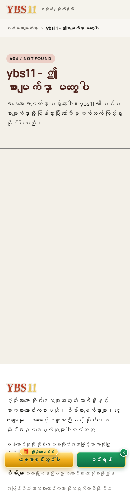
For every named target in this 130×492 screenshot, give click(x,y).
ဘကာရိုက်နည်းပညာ (44, 473)
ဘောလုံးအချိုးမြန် (99, 473)
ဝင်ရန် (101, 459)
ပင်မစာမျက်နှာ (22, 28)
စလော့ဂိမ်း (74, 473)
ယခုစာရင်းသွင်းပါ (39, 457)
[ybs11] (21, 387)
